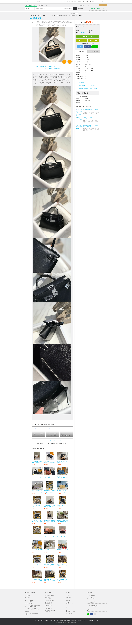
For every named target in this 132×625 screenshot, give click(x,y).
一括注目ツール (48, 608)
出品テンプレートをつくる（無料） (87, 85)
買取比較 (68, 600)
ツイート (81, 46)
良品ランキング (69, 603)
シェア (88, 46)
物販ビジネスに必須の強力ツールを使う (88, 88)
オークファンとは (69, 610)
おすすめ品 (96, 620)
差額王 (26, 614)
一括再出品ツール (49, 611)
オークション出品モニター (51, 610)
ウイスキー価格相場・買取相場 (31, 606)
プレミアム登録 (103, 5)
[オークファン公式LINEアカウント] (88, 614)
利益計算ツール (48, 603)
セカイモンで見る (87, 36)
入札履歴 (83, 32)
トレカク (68, 602)
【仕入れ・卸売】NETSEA (92, 605)
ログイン (94, 5)
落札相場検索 (27, 595)
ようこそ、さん (84, 5)
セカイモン (81, 82)
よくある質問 (81, 1)
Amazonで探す (48, 68)
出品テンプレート (74, 1)
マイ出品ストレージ (49, 600)
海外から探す (57, 68)
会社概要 (46, 620)
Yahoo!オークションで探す (41, 66)
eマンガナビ (68, 598)
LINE (96, 46)
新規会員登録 (89, 597)
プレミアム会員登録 (91, 598)
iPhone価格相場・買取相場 (30, 608)
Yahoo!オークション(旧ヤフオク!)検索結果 (29, 599)
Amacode (27, 611)
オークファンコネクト (50, 595)
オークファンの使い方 (65, 1)
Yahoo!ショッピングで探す (64, 66)
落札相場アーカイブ (29, 603)
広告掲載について (68, 620)
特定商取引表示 (53, 620)
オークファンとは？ (103, 1)
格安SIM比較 (69, 597)
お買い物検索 (27, 597)
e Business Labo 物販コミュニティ (32, 613)
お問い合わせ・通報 (39, 620)
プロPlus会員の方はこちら (90, 1)
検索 (75, 8)
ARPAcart (47, 597)
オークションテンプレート (51, 607)
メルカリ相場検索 (28, 601)
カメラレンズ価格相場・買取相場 (32, 609)
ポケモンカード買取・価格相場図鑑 (32, 605)
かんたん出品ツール (49, 598)
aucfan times (69, 595)
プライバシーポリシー (83, 620)
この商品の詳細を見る (36, 18)
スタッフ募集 (60, 620)
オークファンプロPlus (91, 595)
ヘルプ (67, 614)
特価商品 (91, 620)
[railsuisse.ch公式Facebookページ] (91, 614)
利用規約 (75, 620)
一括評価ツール (48, 605)
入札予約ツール (48, 602)
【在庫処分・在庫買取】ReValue (93, 606)
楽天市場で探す (52, 66)
